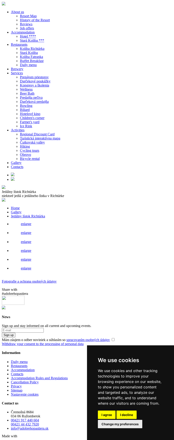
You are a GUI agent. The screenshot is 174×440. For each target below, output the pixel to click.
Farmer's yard (29, 122)
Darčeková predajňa (34, 101)
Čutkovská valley (32, 142)
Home (15, 208)
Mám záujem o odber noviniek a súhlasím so (56, 340)
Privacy (16, 386)
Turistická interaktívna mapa (40, 138)
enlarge (26, 224)
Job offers (27, 28)
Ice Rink (26, 126)
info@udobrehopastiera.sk (29, 428)
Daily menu (28, 65)
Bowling (26, 106)
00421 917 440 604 (25, 420)
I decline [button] (126, 415)
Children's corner (32, 118)
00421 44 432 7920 (25, 424)
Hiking (25, 146)
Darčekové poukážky (35, 81)
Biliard (25, 110)
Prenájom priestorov (34, 77)
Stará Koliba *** (32, 40)
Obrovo (25, 154)
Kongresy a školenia (34, 85)
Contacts (17, 167)
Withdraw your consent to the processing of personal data (43, 344)
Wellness (26, 89)
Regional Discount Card (37, 134)
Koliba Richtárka (32, 48)
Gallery (16, 163)
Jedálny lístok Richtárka (28, 216)
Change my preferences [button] (120, 424)
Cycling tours (29, 150)
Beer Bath (27, 93)
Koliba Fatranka (31, 57)
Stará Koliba (29, 53)
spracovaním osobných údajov (88, 340)
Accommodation (23, 32)
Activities (17, 130)
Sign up (9, 335)
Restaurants (19, 44)
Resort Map (28, 16)
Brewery (17, 69)
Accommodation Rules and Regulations (39, 378)
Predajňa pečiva (31, 97)
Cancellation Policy (25, 382)
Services (17, 73)
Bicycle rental (30, 159)
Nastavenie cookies (25, 394)
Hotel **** (28, 36)
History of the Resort (35, 20)
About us (17, 12)
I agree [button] (107, 415)
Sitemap (16, 390)
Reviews (26, 24)
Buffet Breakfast (32, 61)
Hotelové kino (30, 114)
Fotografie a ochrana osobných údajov (29, 281)
